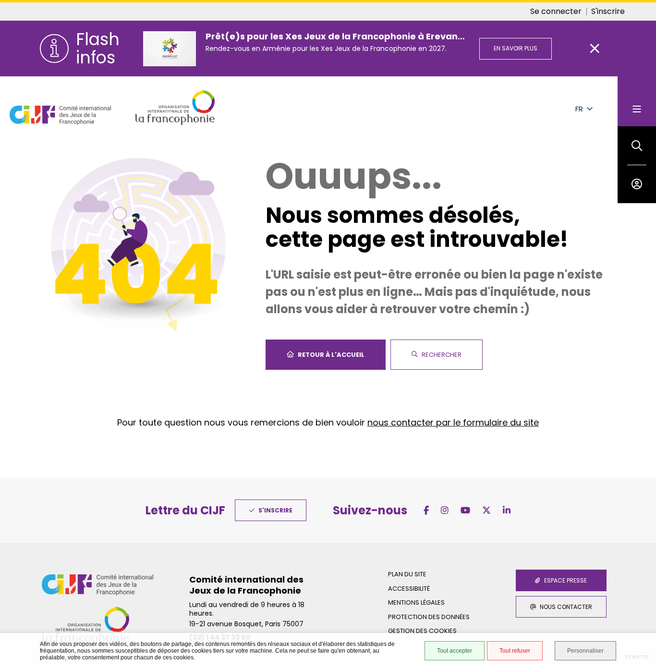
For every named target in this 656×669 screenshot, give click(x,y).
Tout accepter (454, 650)
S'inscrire (608, 11)
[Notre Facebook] (426, 510)
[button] (637, 145)
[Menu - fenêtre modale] (637, 101)
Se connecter (556, 11)
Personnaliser (585, 650)
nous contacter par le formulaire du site (453, 422)
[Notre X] (486, 510)
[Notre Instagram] (445, 510)
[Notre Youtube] (465, 510)
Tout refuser (514, 650)
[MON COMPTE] (637, 184)
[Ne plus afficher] (595, 48)
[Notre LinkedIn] (506, 510)
